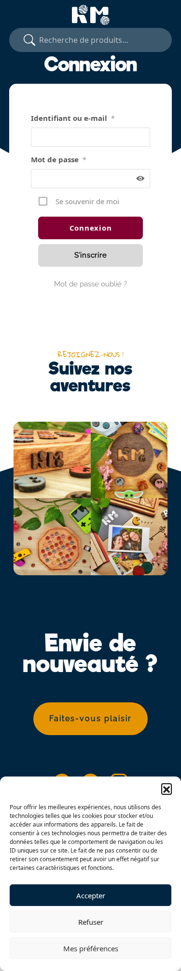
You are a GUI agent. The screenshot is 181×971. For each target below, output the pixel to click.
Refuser (90, 922)
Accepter (90, 895)
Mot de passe (58, 159)
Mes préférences (90, 948)
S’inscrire (90, 255)
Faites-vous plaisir (90, 718)
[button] (166, 788)
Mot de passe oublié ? (90, 284)
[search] (29, 40)
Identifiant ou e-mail (73, 118)
